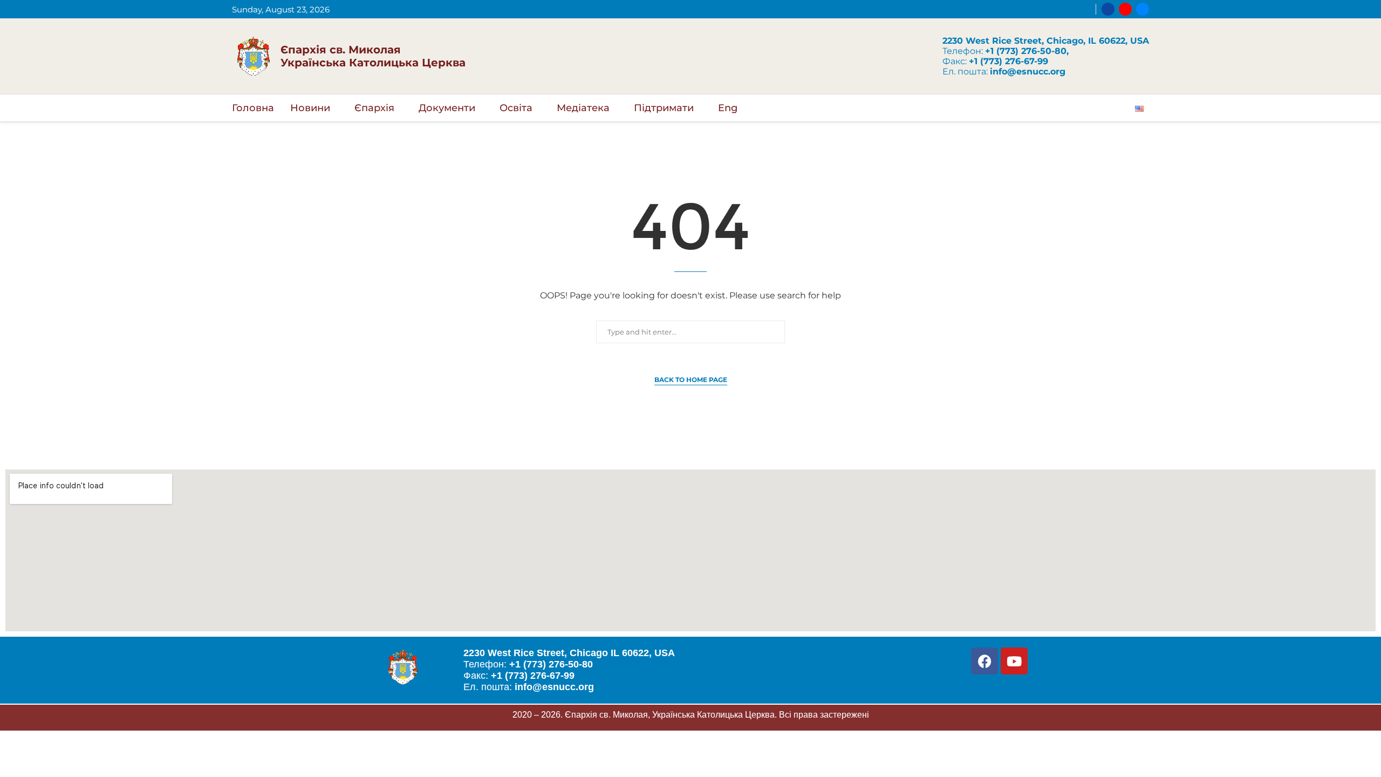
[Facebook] (1108, 9)
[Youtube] (1125, 9)
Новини (310, 108)
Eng (727, 108)
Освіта (516, 108)
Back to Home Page (690, 380)
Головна (253, 108)
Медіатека (583, 108)
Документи (447, 108)
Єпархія (374, 108)
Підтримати (664, 108)
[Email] (1142, 9)
